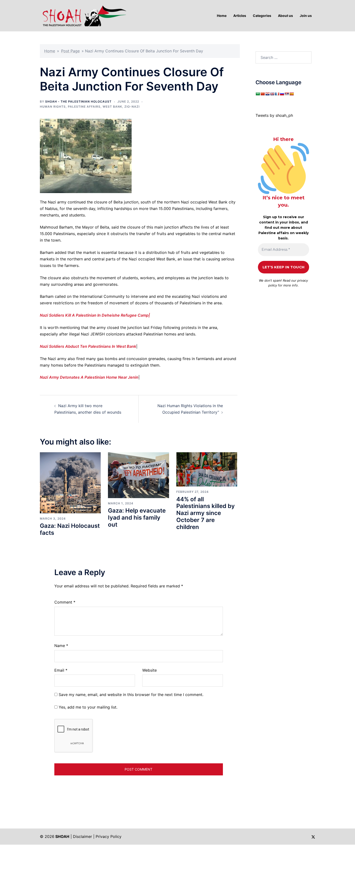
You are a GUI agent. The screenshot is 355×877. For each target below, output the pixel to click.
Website (149, 670)
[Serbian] (286, 94)
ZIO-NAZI (132, 106)
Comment (64, 602)
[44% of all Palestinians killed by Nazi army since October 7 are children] (206, 469)
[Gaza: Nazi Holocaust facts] (70, 482)
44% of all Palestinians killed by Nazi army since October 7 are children (205, 513)
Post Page (70, 51)
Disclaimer (82, 836)
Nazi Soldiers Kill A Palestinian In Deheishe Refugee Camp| (95, 315)
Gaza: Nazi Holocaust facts (70, 529)
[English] (272, 94)
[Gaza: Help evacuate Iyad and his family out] (138, 474)
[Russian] (282, 94)
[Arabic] (258, 94)
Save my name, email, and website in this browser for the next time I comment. (131, 694)
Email (60, 670)
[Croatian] (267, 94)
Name (61, 645)
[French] (277, 94)
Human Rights (53, 106)
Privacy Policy (108, 836)
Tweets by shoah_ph (274, 115)
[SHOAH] (83, 15)
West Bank (112, 106)
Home (49, 51)
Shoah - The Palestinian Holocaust (78, 101)
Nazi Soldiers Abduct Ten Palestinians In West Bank (88, 346)
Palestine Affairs (84, 106)
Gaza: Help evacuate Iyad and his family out (137, 517)
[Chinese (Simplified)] (262, 94)
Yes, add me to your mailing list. (87, 707)
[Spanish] (291, 94)
